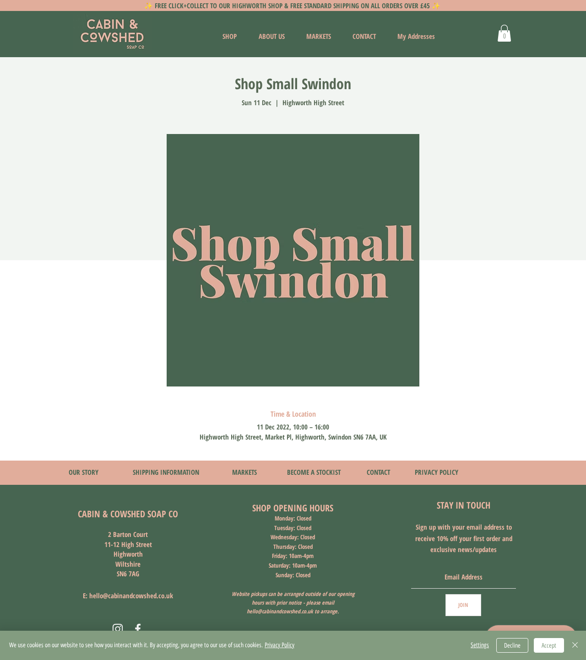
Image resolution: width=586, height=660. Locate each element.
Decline (512, 645)
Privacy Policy (279, 645)
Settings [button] (480, 645)
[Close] (575, 645)
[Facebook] (138, 629)
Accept (549, 645)
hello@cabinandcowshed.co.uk (131, 595)
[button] (504, 33)
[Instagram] (118, 629)
